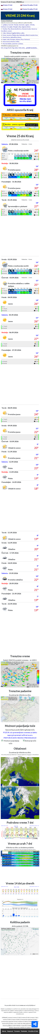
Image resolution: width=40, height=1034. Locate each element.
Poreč (9, 48)
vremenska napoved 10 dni (28, 1019)
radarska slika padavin (23, 1023)
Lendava (20, 43)
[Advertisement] (20, 236)
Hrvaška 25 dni (33, 1031)
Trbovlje (16, 25)
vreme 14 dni (16, 1019)
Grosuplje (9, 27)
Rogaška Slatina (15, 33)
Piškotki (5, 1017)
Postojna (12, 39)
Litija (19, 27)
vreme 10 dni (7, 1019)
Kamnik (10, 25)
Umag (5, 48)
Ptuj (9, 29)
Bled (27, 35)
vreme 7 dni (34, 1017)
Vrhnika (32, 25)
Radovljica (22, 35)
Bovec (19, 37)
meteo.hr (25, 1012)
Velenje (8, 33)
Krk (2, 48)
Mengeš (15, 27)
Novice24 (5, 1023)
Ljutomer (14, 43)
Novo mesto (6, 41)
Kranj (4, 35)
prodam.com (12, 1023)
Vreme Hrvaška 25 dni (29, 9)
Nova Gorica (6, 37)
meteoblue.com (20, 1014)
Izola (8, 39)
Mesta (4, 1031)
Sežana (18, 39)
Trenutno (17, 1031)
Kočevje (3, 27)
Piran (22, 39)
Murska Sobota (7, 43)
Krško (17, 41)
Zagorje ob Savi (26, 27)
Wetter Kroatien (25, 1027)
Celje (4, 33)
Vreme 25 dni (7, 9)
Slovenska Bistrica (16, 29)
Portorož (27, 39)
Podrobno (24, 1031)
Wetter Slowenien (14, 1027)
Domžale (21, 25)
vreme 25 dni (26, 1017)
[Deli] (35, 1024)
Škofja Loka (15, 35)
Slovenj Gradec (26, 29)
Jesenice (9, 35)
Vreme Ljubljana (7, 1025)
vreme (10, 1017)
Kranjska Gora (33, 35)
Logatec (27, 25)
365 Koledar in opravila (20, 1025)
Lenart (10, 31)
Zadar (16, 48)
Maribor (5, 29)
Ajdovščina (14, 37)
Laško (22, 33)
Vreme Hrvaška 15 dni (29, 5)
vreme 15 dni (17, 1017)
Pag (13, 48)
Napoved (10, 1031)
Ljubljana (5, 25)
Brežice (13, 41)
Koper (4, 39)
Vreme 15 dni (7, 5)
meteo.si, (36, 1010)
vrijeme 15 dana (23, 1021)
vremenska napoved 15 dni (9, 1021)
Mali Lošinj (21, 48)
